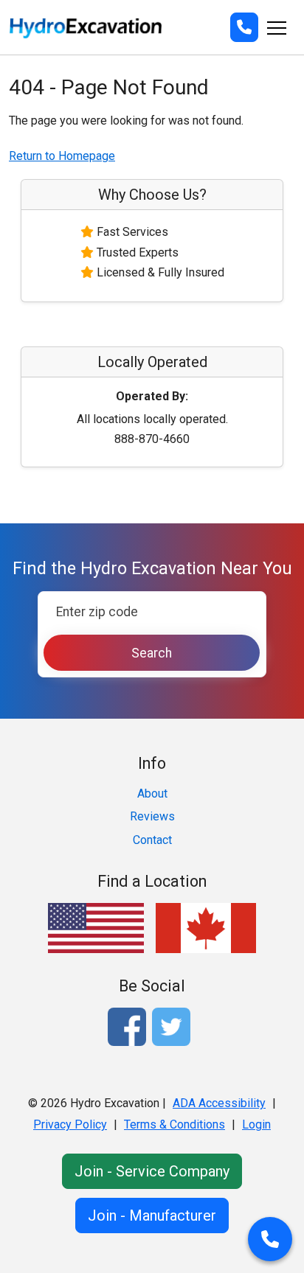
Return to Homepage (62, 156)
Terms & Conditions (174, 1124)
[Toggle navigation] (276, 27)
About (152, 794)
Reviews (152, 816)
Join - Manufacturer (152, 1215)
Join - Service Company (152, 1171)
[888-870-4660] (244, 27)
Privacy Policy (70, 1124)
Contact (152, 840)
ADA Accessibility (219, 1103)
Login (256, 1124)
